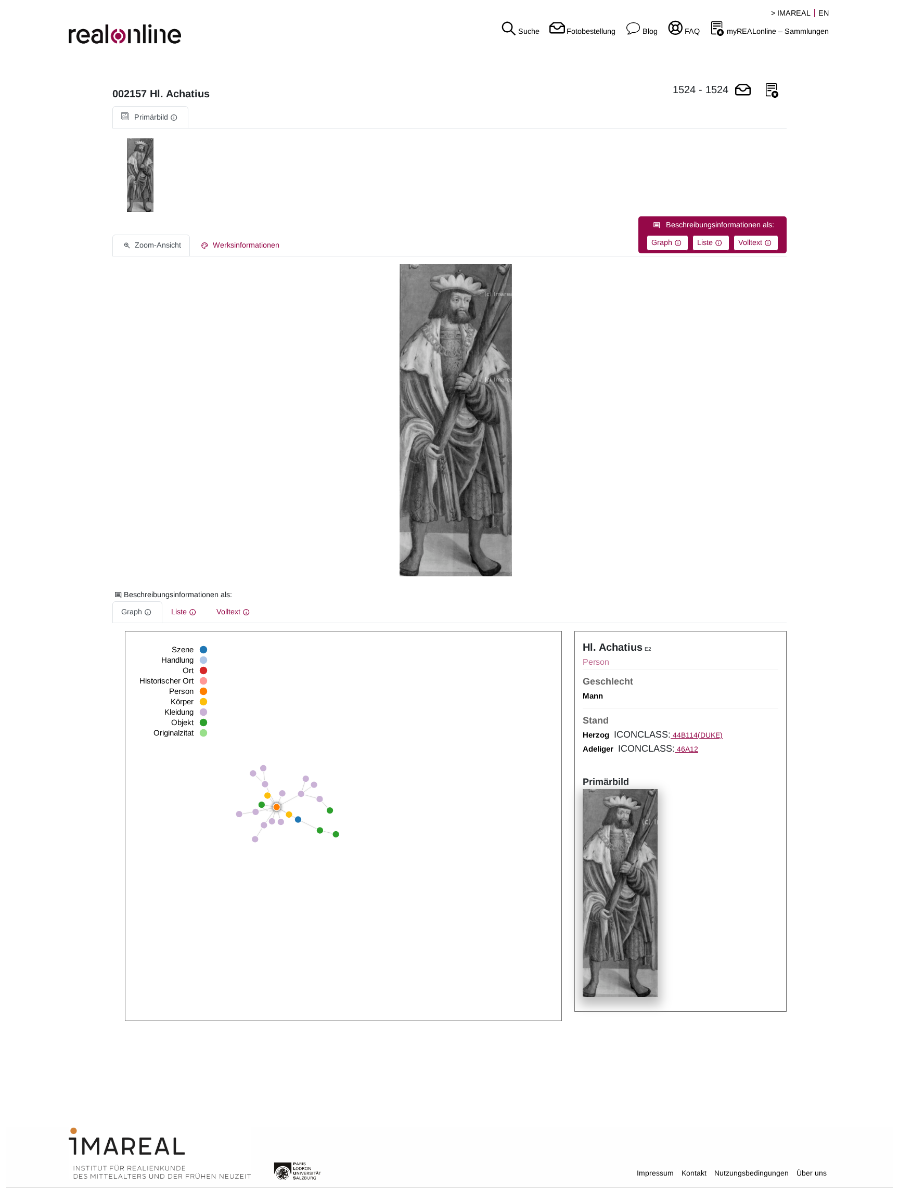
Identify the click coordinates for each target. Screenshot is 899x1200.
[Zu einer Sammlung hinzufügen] (772, 90)
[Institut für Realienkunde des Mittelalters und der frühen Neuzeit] (160, 1154)
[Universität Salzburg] (297, 1170)
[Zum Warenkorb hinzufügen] (742, 90)
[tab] (150, 117)
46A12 (686, 749)
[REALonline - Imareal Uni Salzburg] (149, 26)
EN (823, 13)
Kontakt (694, 1173)
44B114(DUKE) (697, 735)
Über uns (812, 1173)
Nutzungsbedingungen (751, 1173)
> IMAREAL (791, 13)
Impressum (655, 1173)
